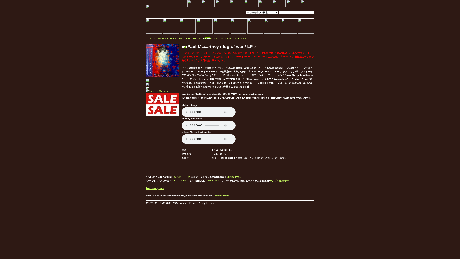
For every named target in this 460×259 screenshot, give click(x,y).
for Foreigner (155, 188)
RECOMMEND (179, 180)
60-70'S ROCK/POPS (165, 38)
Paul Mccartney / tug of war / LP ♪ (228, 38)
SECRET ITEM (182, 177)
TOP (148, 38)
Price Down (213, 180)
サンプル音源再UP (279, 180)
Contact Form (221, 195)
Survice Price (234, 177)
